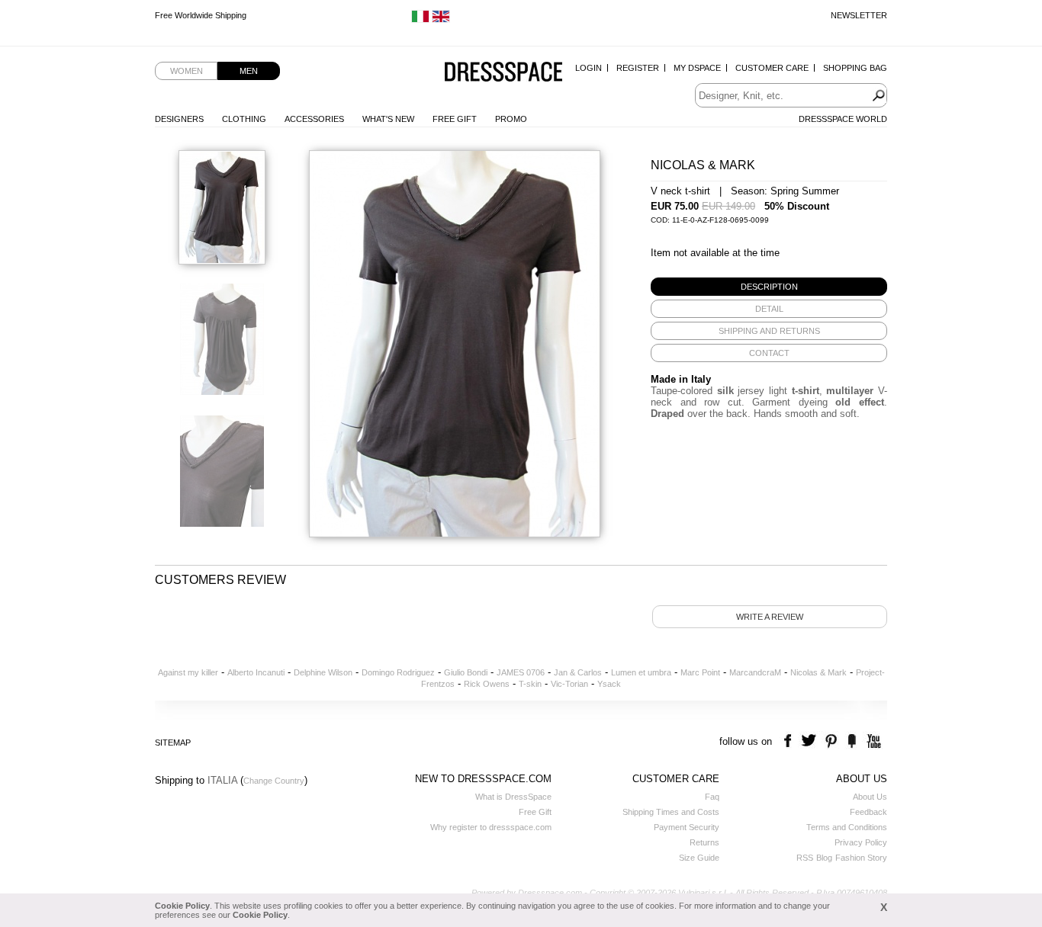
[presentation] (769, 286)
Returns (704, 842)
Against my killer (188, 672)
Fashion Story (861, 857)
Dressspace (503, 73)
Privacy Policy (861, 842)
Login (588, 67)
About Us (870, 796)
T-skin (530, 683)
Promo (511, 118)
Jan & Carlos (578, 672)
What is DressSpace (513, 796)
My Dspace (697, 67)
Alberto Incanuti (256, 672)
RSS (804, 857)
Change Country (273, 780)
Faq (712, 796)
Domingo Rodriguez (398, 672)
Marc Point (700, 672)
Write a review (769, 616)
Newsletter (859, 15)
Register (637, 67)
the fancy (851, 741)
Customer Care (772, 67)
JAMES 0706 (521, 672)
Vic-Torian (569, 683)
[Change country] (420, 19)
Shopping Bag (855, 67)
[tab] (769, 286)
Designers (179, 118)
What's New (388, 118)
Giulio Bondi (465, 672)
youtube (872, 741)
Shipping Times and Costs (670, 811)
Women (186, 70)
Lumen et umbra (641, 672)
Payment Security (686, 827)
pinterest (831, 741)
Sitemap (173, 742)
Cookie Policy (182, 905)
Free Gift (455, 118)
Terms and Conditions (846, 827)
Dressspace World (843, 118)
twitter (810, 741)
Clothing (244, 118)
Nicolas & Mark (818, 672)
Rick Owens (487, 683)
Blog (824, 857)
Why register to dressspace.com (491, 827)
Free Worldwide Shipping (200, 15)
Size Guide (699, 857)
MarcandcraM (755, 672)
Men (249, 70)
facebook (790, 741)
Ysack (609, 683)
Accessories (314, 118)
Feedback (868, 811)
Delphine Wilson (323, 672)
